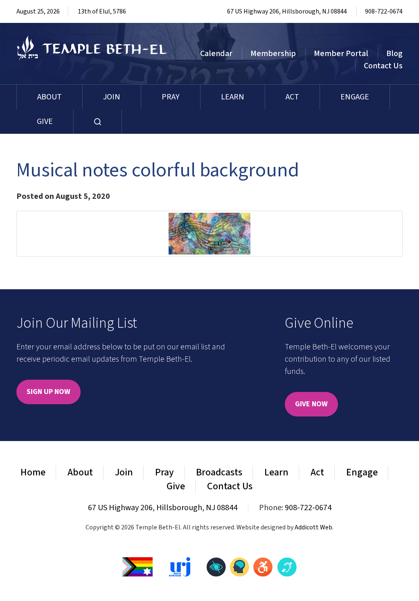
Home (32, 472)
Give (45, 121)
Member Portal (341, 53)
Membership (273, 53)
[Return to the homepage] (92, 48)
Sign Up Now (48, 392)
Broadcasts (219, 472)
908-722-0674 (384, 11)
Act (292, 97)
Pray (171, 97)
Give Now (311, 404)
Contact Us (383, 66)
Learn (232, 97)
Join (111, 97)
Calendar (216, 53)
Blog (394, 53)
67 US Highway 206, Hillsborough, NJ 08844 (287, 11)
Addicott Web (313, 527)
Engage (354, 97)
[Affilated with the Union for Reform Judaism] (179, 566)
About (49, 97)
